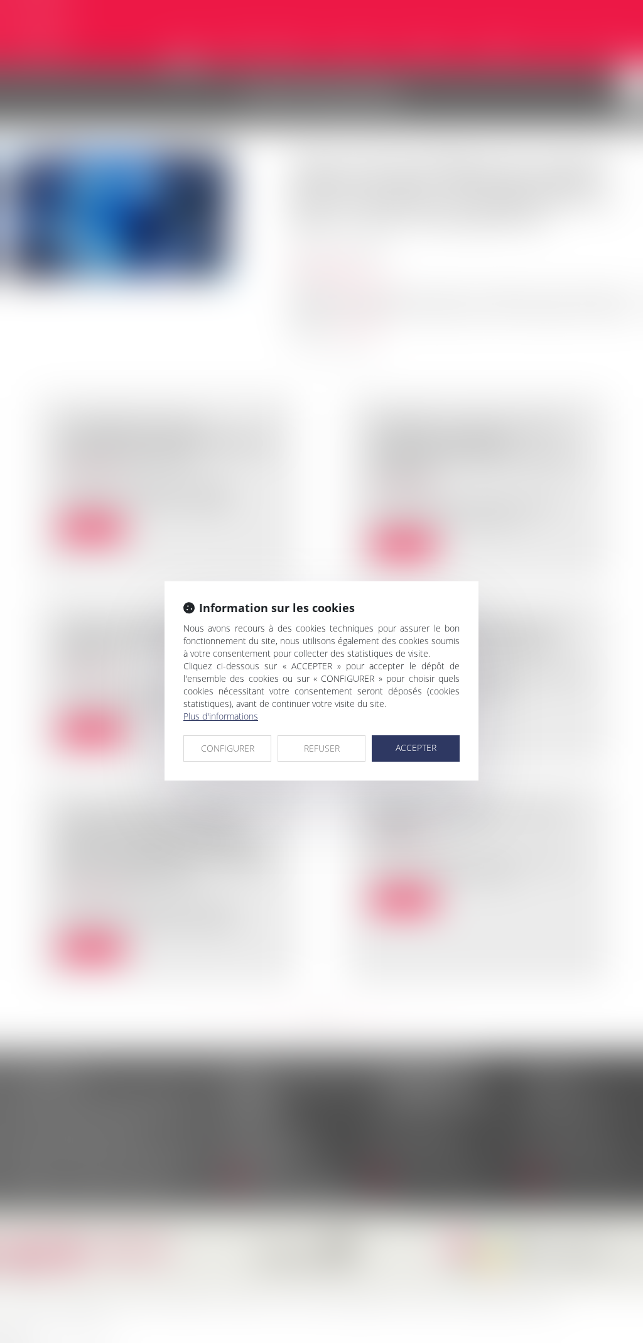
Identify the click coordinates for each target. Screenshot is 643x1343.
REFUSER (322, 748)
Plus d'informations (220, 716)
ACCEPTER (416, 748)
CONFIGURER (227, 748)
